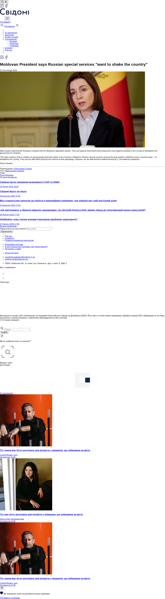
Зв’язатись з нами (13, 249)
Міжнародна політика (14, 171)
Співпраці (14, 46)
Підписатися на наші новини (13, 229)
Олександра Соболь (23, 169)
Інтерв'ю (8, 48)
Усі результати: (6, 393)
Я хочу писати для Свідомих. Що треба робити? (26, 247)
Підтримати (5, 22)
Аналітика (9, 35)
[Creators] (5, 325)
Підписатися (6, 232)
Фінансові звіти (11, 253)
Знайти (4, 332)
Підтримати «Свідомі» (10, 598)
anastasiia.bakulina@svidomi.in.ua (20, 257)
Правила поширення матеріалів (19, 240)
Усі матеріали (11, 33)
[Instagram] (2, 7)
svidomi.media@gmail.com (16, 259)
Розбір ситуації (11, 37)
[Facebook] (6, 7)
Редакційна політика (14, 245)
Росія (2, 175)
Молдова (9, 175)
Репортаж (14, 44)
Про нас (8, 50)
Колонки (13, 41)
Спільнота (9, 238)
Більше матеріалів (8, 226)
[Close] (2, 588)
